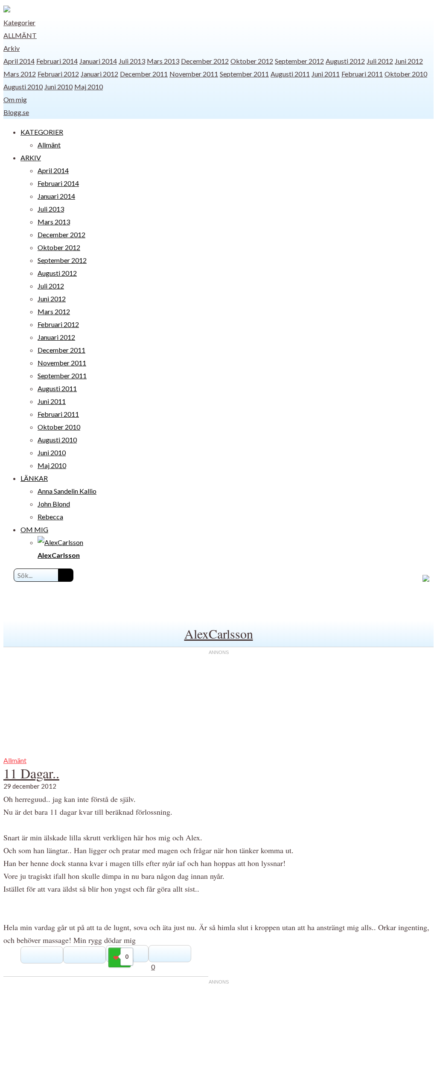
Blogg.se (16, 112)
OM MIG (34, 529)
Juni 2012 (409, 61)
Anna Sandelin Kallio (67, 491)
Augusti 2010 (23, 86)
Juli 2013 (132, 61)
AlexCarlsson (218, 633)
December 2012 (205, 61)
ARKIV (30, 157)
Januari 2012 (99, 74)
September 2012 (299, 61)
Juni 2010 (58, 86)
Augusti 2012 (345, 61)
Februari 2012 (58, 74)
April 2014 (19, 61)
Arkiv (11, 48)
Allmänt (20, 35)
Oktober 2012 (251, 61)
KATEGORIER (41, 132)
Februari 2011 (362, 74)
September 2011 (244, 74)
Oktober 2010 (406, 74)
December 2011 (144, 74)
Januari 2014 (98, 61)
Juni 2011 (326, 74)
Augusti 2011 (290, 74)
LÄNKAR (34, 478)
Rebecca (50, 517)
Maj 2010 (88, 86)
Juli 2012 (380, 61)
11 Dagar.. (31, 773)
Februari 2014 (57, 61)
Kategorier (19, 22)
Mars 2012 (19, 74)
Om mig (15, 99)
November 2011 (193, 74)
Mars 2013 (163, 61)
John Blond (54, 504)
